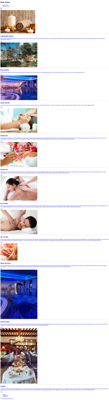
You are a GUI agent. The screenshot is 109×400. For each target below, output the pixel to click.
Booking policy (5, 395)
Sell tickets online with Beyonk (7, 398)
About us (4, 394)
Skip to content (5, 5)
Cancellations (5, 396)
